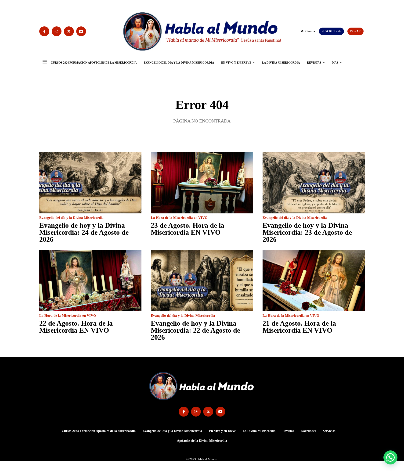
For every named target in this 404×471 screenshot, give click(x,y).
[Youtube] (81, 31)
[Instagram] (57, 31)
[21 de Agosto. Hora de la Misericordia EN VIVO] (314, 280)
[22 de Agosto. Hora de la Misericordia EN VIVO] (90, 280)
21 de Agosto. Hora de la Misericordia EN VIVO (299, 326)
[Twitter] (69, 31)
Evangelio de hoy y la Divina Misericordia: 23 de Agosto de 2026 (307, 232)
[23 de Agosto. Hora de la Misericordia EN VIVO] (202, 182)
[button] (298, 31)
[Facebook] (44, 31)
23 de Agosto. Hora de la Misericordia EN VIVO (187, 228)
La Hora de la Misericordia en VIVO (179, 217)
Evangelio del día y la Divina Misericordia (71, 217)
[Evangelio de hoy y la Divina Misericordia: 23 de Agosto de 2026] (314, 182)
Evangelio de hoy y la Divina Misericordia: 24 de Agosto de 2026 (84, 232)
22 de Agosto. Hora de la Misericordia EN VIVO (76, 326)
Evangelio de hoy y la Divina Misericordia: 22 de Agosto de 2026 (195, 330)
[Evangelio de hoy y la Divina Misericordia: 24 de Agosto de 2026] (90, 182)
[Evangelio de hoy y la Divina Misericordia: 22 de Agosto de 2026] (202, 280)
